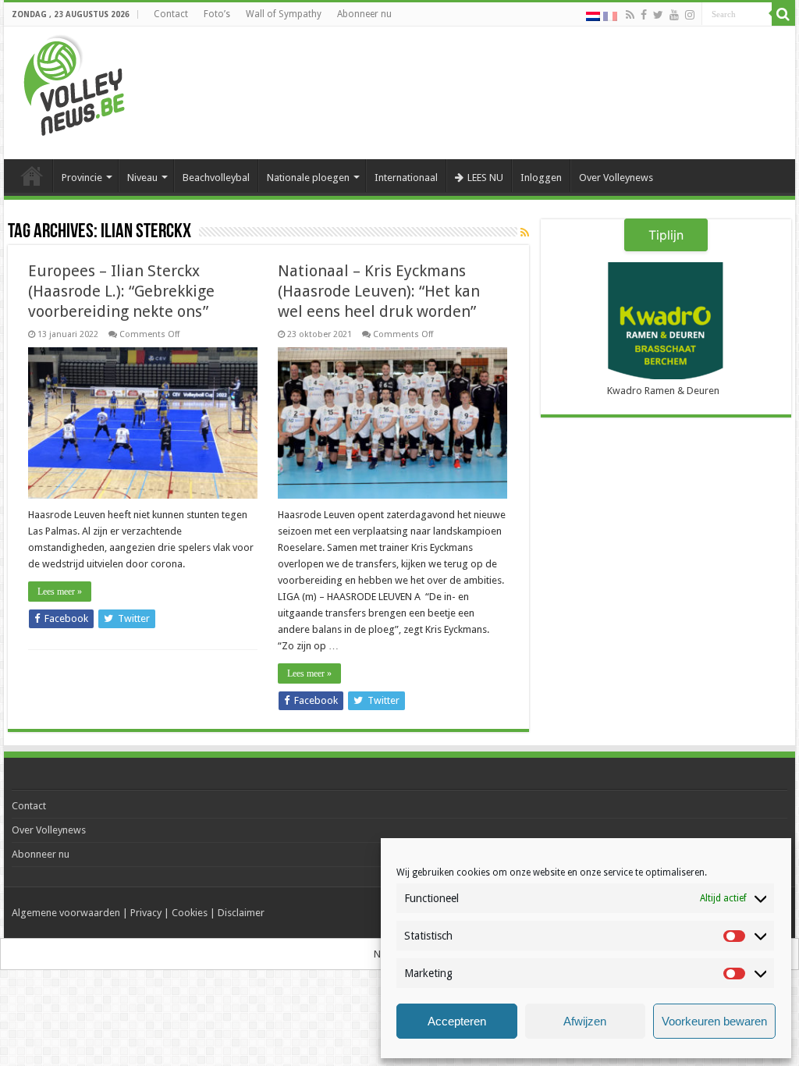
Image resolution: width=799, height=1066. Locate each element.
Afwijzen (584, 1021)
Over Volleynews (616, 177)
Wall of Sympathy (283, 14)
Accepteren (457, 1021)
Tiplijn (666, 235)
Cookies (190, 913)
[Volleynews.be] (74, 82)
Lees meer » (59, 591)
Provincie (82, 177)
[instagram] (690, 14)
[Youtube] (674, 14)
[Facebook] (643, 14)
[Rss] (630, 14)
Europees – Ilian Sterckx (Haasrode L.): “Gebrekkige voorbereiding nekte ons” (121, 291)
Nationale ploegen (308, 177)
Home (32, 175)
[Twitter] (658, 14)
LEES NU (485, 177)
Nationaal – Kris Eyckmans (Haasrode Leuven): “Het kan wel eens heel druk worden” (379, 291)
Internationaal (406, 177)
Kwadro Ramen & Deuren (663, 390)
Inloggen (541, 177)
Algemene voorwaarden (66, 913)
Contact (171, 14)
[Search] (783, 14)
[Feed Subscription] (524, 232)
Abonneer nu (364, 14)
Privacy (146, 913)
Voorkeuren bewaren (714, 1021)
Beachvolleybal (216, 177)
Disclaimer (241, 913)
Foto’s (217, 14)
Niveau (142, 177)
